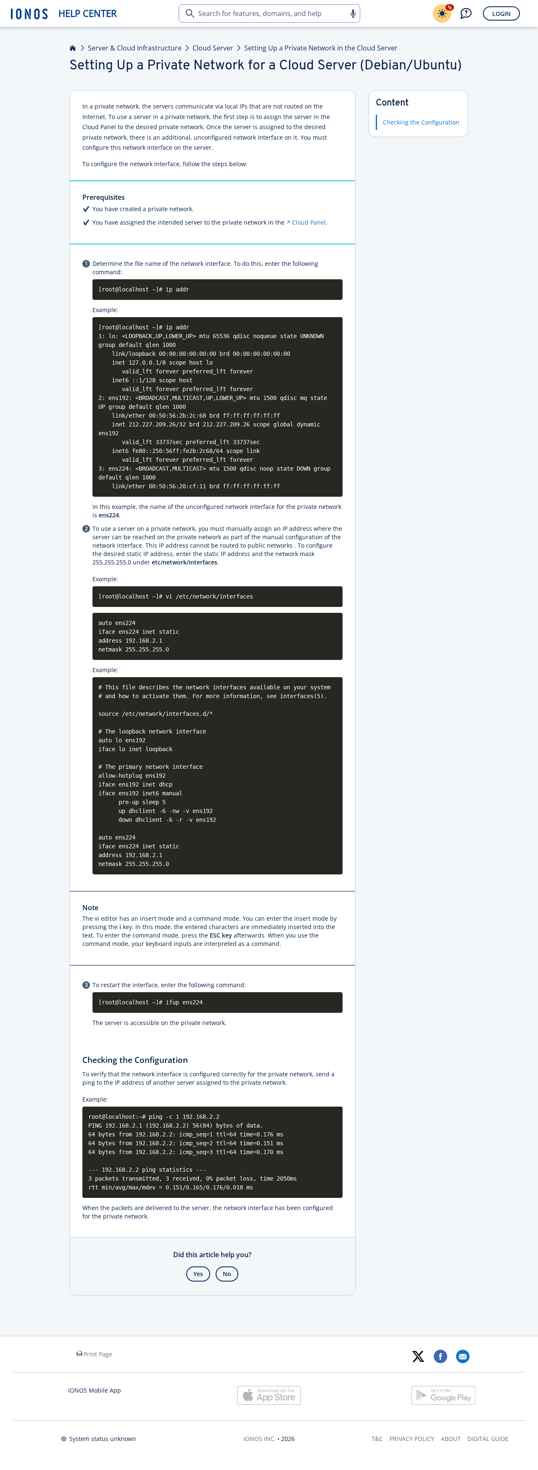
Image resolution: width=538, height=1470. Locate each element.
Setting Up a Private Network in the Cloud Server (321, 48)
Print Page (98, 1354)
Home (73, 48)
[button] (352, 13)
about (451, 1439)
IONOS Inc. (259, 1439)
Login (501, 14)
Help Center (87, 13)
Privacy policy (412, 1439)
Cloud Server (213, 48)
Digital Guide (488, 1439)
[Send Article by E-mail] (462, 1356)
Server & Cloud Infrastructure (135, 48)
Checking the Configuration (421, 122)
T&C (377, 1439)
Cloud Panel (309, 222)
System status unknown (102, 1439)
